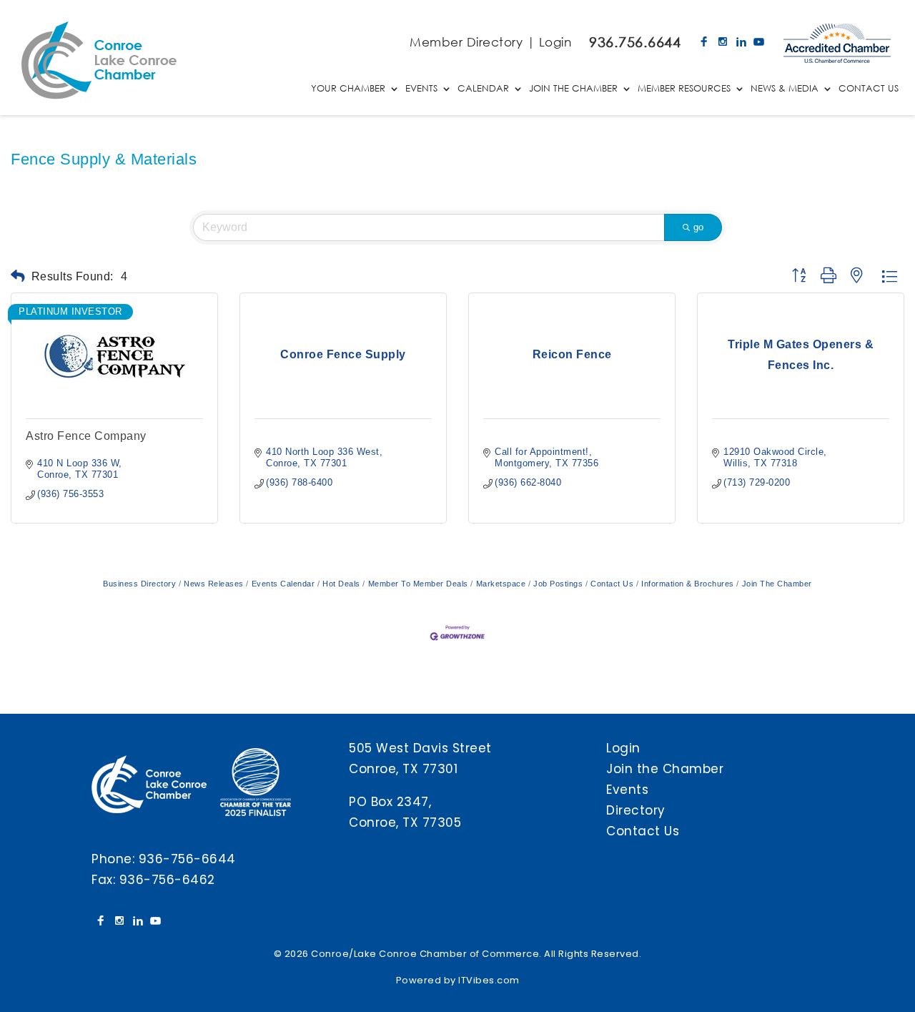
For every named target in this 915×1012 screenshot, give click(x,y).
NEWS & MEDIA (784, 89)
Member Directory (466, 41)
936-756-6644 (187, 859)
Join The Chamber (777, 583)
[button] (18, 276)
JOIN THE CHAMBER (573, 89)
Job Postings (558, 583)
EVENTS (421, 89)
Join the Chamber (664, 768)
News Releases (214, 583)
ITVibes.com (489, 980)
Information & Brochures (687, 583)
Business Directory (139, 583)
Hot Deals (341, 583)
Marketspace (500, 583)
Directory (636, 810)
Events (627, 789)
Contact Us (611, 583)
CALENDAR (483, 89)
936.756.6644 (635, 42)
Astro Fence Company (86, 436)
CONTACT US (869, 89)
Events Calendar (283, 583)
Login (555, 41)
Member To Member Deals (418, 583)
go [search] (698, 227)
